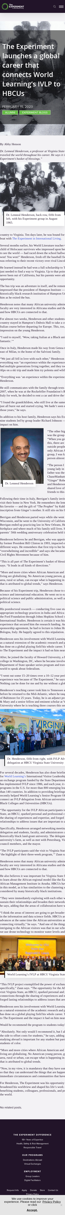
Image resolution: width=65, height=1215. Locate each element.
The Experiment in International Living (36, 238)
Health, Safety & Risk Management (32, 1143)
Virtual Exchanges (32, 1164)
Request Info (13, 1190)
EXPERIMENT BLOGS (35, 112)
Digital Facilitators (32, 1180)
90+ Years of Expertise (32, 1139)
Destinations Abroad (32, 1160)
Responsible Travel (32, 1147)
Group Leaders (33, 1176)
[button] (61, 6)
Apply (24, 1190)
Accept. (32, 1210)
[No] (61, 1205)
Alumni (10, 112)
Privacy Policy (32, 1194)
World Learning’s (15, 776)
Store (42, 1190)
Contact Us (53, 1190)
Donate (33, 1190)
